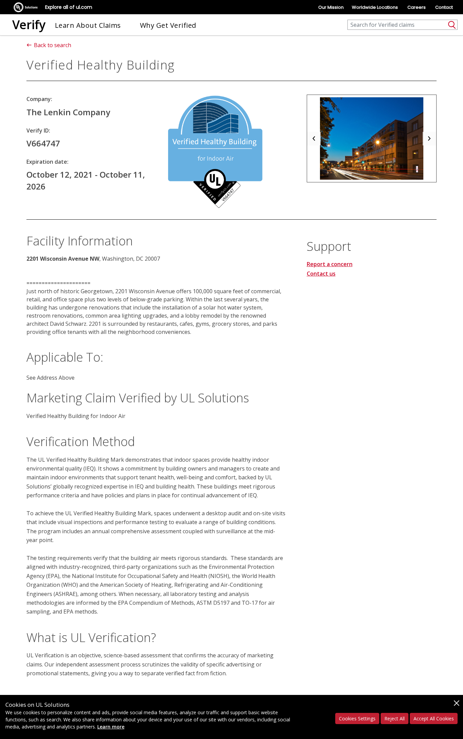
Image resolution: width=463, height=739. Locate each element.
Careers (416, 7)
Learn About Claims (88, 25)
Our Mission (331, 7)
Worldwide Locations (375, 7)
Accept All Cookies (434, 718)
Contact (444, 7)
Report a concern (330, 264)
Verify (28, 24)
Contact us (321, 273)
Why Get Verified (168, 25)
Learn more (110, 726)
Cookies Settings (357, 718)
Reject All (394, 718)
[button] (314, 138)
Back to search (52, 45)
